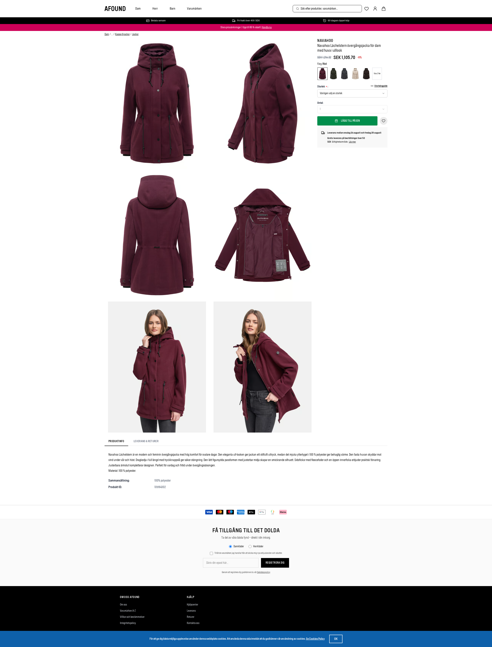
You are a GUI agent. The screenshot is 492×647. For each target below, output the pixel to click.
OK (335, 639)
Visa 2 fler (377, 73)
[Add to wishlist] (383, 121)
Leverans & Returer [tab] (146, 441)
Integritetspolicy (128, 623)
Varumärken (194, 8)
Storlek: (322, 87)
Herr (155, 8)
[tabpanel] (246, 471)
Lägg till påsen (350, 120)
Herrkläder (258, 546)
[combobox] (327, 8)
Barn (172, 8)
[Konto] (375, 8)
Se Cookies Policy (315, 638)
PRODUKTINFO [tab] (116, 441)
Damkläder (239, 546)
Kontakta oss (193, 623)
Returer (190, 617)
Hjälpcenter (192, 604)
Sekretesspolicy (263, 572)
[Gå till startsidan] (115, 8)
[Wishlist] (367, 9)
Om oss (123, 604)
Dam (138, 8)
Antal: (320, 103)
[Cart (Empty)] (383, 8)
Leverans (191, 610)
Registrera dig (275, 562)
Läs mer (352, 141)
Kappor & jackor (122, 34)
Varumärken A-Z (128, 610)
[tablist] (133, 442)
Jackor (135, 34)
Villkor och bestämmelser (132, 617)
